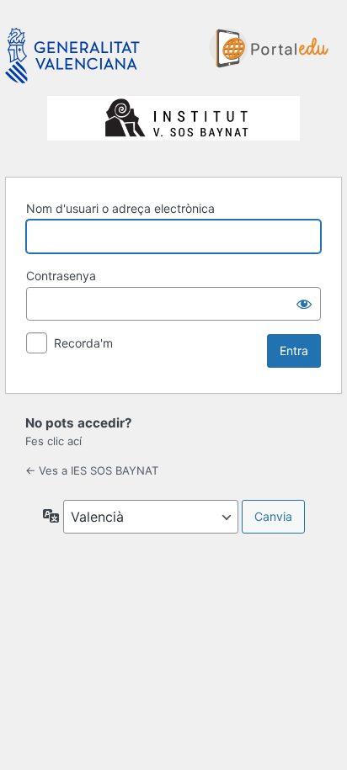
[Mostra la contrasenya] (304, 304)
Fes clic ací (53, 441)
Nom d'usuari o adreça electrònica (120, 208)
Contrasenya (61, 275)
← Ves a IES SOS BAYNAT (91, 470)
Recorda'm (83, 343)
